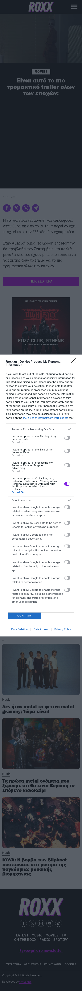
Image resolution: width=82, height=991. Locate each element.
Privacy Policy (62, 629)
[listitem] (41, 429)
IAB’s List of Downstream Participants (45, 417)
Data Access (41, 629)
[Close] (74, 362)
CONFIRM (24, 615)
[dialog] (41, 495)
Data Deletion (19, 629)
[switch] (67, 438)
